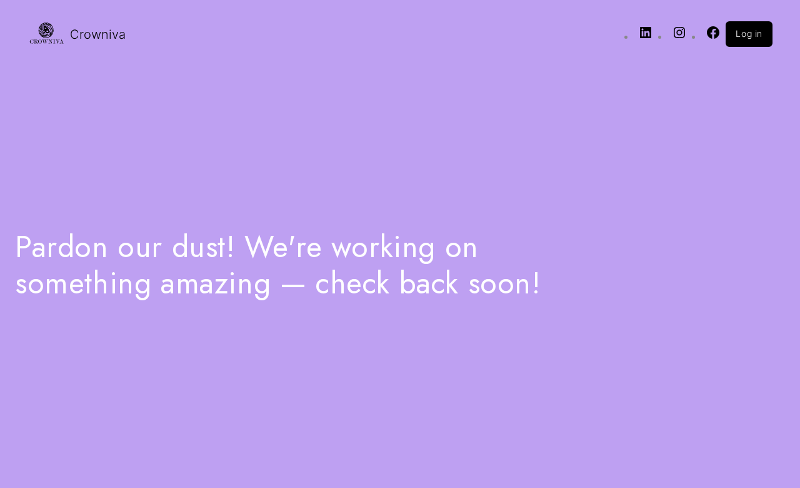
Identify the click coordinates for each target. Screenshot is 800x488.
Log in (749, 33)
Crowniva (98, 34)
